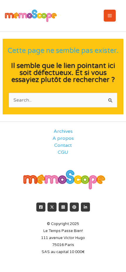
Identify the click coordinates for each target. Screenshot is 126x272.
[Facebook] (40, 207)
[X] (52, 207)
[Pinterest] (74, 207)
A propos (63, 138)
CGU (63, 152)
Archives (63, 131)
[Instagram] (63, 207)
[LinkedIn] (85, 207)
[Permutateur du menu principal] (110, 16)
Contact (63, 145)
